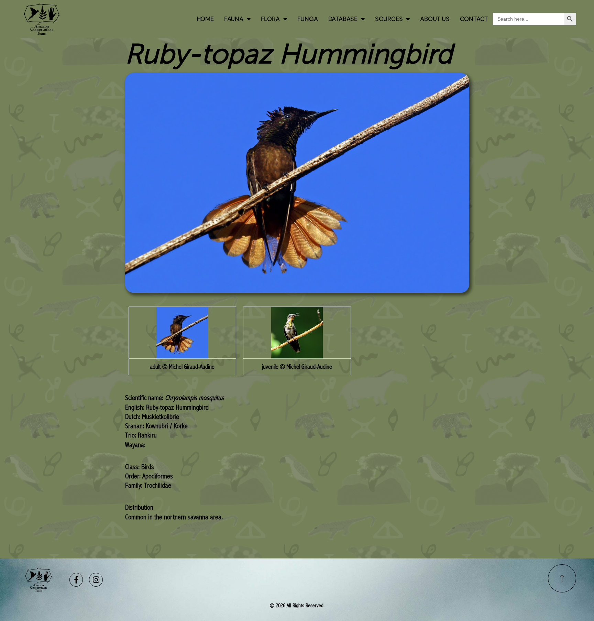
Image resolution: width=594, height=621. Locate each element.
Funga (307, 19)
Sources (389, 19)
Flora (270, 19)
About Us (434, 19)
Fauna (233, 19)
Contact (474, 19)
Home (205, 19)
